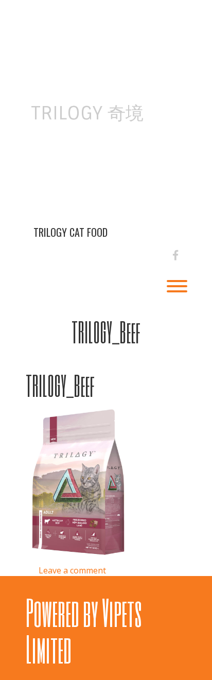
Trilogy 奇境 (87, 113)
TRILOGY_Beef (106, 332)
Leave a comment (72, 570)
